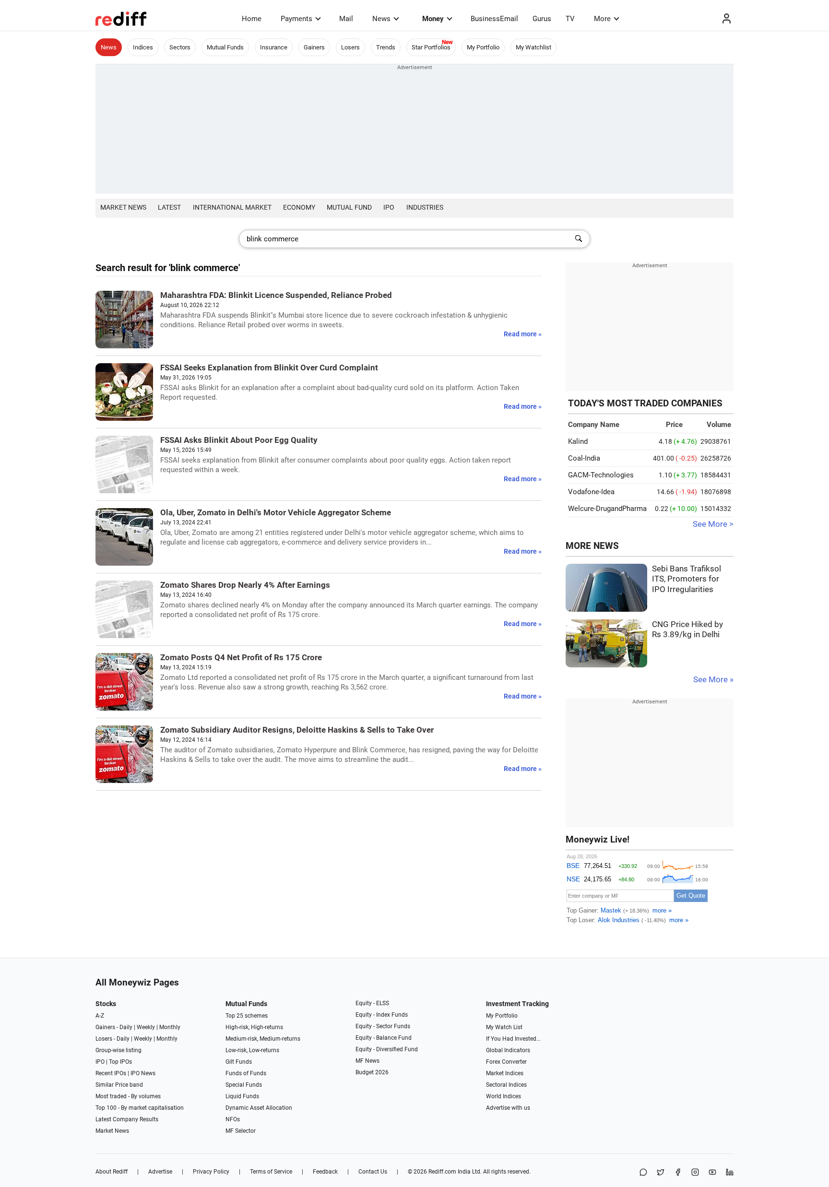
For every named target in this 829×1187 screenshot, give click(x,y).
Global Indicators (508, 1050)
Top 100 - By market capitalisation (139, 1107)
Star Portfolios (431, 47)
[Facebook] (678, 1172)
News (381, 18)
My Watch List (504, 1027)
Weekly (146, 1027)
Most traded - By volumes (128, 1096)
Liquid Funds (242, 1096)
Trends (385, 47)
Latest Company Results (126, 1119)
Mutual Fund (349, 207)
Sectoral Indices (506, 1084)
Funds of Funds (245, 1073)
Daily (125, 1027)
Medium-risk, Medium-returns (262, 1038)
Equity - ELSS (372, 1003)
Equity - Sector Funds (382, 1026)
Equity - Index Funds (381, 1014)
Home (251, 18)
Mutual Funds (225, 47)
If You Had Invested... (513, 1038)
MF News (367, 1060)
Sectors (179, 47)
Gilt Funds (238, 1061)
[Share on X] (660, 1172)
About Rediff (111, 1171)
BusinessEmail (494, 18)
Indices (143, 47)
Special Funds (243, 1084)
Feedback (325, 1171)
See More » (713, 679)
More (602, 18)
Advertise (160, 1171)
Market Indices (504, 1073)
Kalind (578, 441)
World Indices (503, 1096)
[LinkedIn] (730, 1172)
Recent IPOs (110, 1073)
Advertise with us (508, 1107)
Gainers (314, 47)
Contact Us (372, 1171)
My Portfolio (483, 47)
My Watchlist (533, 47)
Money (433, 18)
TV (570, 18)
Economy (299, 207)
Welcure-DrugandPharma (607, 508)
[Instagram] (695, 1172)
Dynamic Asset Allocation (258, 1107)
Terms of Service (271, 1171)
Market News (123, 207)
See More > (713, 524)
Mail (346, 18)
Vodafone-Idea (591, 491)
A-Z (99, 1015)
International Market (232, 207)
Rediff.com (442, 1171)
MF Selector (240, 1131)
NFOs (232, 1119)
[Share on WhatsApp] (643, 1172)
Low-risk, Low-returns (252, 1050)
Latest (169, 207)
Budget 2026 (372, 1072)
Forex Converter (506, 1061)
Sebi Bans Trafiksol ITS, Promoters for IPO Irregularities (686, 579)
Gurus (542, 18)
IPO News (142, 1073)
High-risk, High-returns (254, 1027)
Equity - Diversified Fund (386, 1049)
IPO (388, 207)
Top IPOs (120, 1061)
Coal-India (584, 458)
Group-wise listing (118, 1050)
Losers (350, 47)
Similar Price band (119, 1084)
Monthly (169, 1027)
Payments (296, 18)
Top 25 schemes (246, 1015)
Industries (424, 207)
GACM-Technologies (601, 475)
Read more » (523, 334)
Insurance (273, 47)
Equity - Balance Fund (383, 1037)
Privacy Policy (211, 1171)
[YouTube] (712, 1172)
